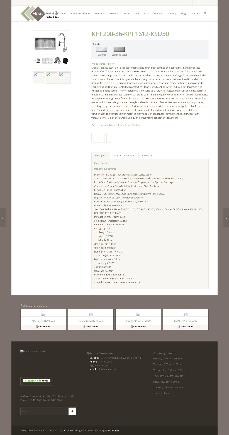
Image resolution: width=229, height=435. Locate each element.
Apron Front (108, 125)
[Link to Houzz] (200, 2)
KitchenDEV (113, 430)
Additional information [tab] (124, 155)
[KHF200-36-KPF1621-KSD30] (226, 217)
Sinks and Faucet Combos (127, 125)
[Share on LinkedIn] (101, 137)
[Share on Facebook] (93, 137)
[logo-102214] (40, 13)
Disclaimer (68, 430)
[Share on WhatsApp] (97, 137)
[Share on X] (95, 137)
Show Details (44, 326)
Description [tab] (100, 155)
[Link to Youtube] (195, 2)
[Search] (205, 13)
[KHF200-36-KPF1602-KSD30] (3, 217)
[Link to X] (184, 2)
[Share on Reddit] (108, 137)
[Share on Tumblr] (103, 137)
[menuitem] (51, 13)
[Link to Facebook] (173, 2)
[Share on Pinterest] (99, 137)
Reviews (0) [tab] (147, 155)
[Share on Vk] (105, 137)
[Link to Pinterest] (189, 2)
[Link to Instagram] (179, 2)
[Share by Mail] (110, 137)
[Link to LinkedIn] (206, 2)
